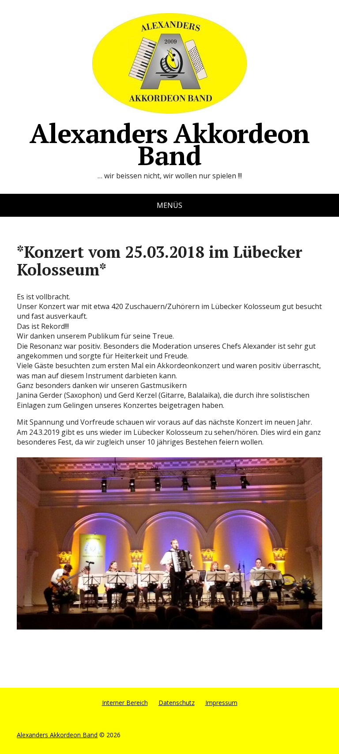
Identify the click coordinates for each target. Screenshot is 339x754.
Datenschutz (176, 702)
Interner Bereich (125, 702)
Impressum (221, 702)
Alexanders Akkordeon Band (169, 141)
